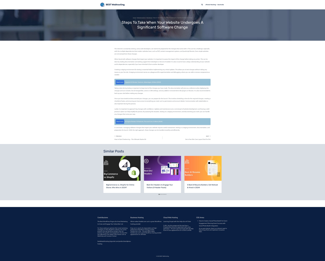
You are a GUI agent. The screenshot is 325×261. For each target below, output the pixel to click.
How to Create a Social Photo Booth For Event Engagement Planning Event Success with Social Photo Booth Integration (213, 223)
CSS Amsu (200, 217)
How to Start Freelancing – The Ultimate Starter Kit (130, 138)
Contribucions (103, 217)
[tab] (159, 194)
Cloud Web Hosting (170, 217)
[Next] (218, 174)
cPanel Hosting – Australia (214, 4)
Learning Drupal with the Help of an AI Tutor (177, 221)
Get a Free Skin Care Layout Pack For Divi (198, 138)
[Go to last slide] (106, 174)
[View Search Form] (202, 4)
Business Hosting (137, 217)
